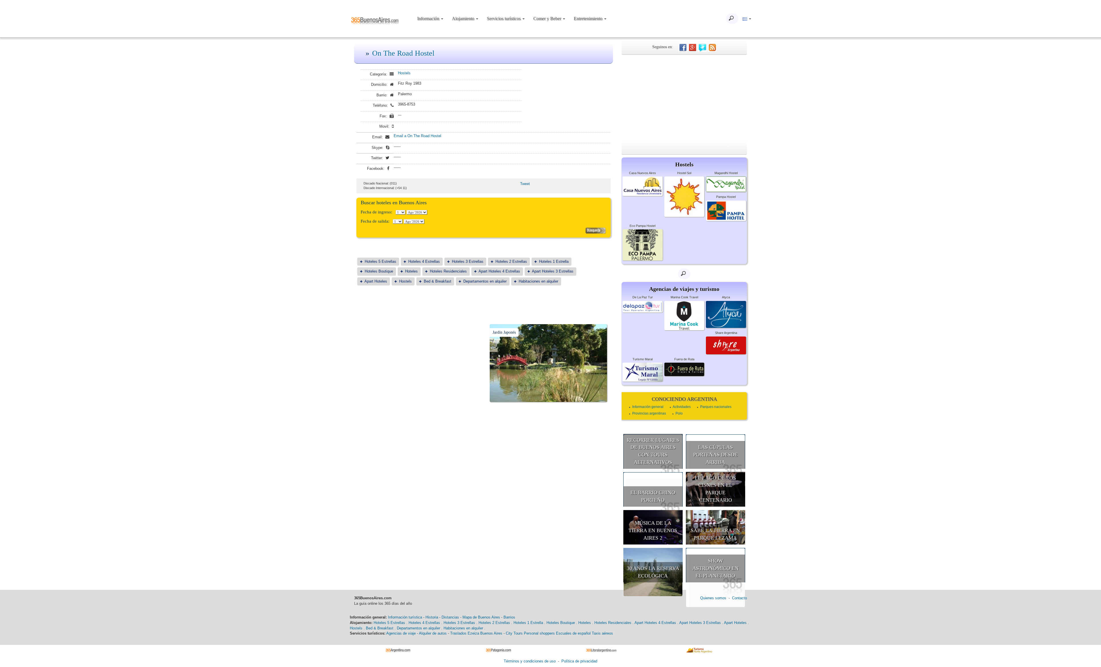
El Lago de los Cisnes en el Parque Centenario (715, 489)
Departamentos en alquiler (485, 281)
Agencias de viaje (401, 633)
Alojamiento (463, 18)
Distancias (450, 617)
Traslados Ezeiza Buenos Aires (476, 633)
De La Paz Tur (643, 297)
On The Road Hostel (403, 53)
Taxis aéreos (602, 633)
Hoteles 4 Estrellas (424, 261)
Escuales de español (573, 633)
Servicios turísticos (504, 18)
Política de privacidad (579, 661)
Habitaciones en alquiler (538, 281)
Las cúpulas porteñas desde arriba (715, 454)
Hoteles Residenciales (448, 271)
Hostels (404, 73)
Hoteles (411, 271)
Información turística (405, 617)
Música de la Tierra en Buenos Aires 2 (652, 530)
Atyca (726, 297)
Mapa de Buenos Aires (481, 617)
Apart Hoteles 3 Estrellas (552, 271)
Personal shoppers (539, 633)
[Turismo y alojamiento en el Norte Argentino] (701, 650)
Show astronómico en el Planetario (715, 568)
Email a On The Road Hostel (417, 136)
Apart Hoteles (375, 281)
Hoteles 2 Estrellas (511, 261)
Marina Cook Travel (684, 297)
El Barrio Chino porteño (652, 496)
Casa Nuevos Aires (642, 173)
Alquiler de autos (433, 633)
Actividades (682, 407)
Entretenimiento (589, 18)
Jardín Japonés (504, 332)
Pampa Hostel (726, 197)
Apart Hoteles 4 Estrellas (499, 271)
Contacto (739, 598)
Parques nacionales (715, 407)
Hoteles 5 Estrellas (380, 261)
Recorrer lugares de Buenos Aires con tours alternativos (653, 451)
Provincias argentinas (649, 413)
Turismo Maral (643, 359)
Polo (679, 413)
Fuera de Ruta (684, 359)
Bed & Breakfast (437, 281)
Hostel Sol (684, 173)
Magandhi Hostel (726, 173)
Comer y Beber (547, 18)
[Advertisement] (684, 98)
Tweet (525, 184)
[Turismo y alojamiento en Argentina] (400, 650)
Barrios (509, 617)
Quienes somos (713, 598)
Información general (647, 407)
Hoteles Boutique (379, 271)
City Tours (514, 633)
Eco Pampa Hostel (642, 225)
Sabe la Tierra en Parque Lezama (715, 534)
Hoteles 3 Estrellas (467, 261)
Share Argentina (726, 333)
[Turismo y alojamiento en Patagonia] (500, 650)
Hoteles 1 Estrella (554, 261)
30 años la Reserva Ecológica (653, 572)
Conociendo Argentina (684, 399)
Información (428, 18)
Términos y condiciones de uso (530, 661)
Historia (431, 617)
